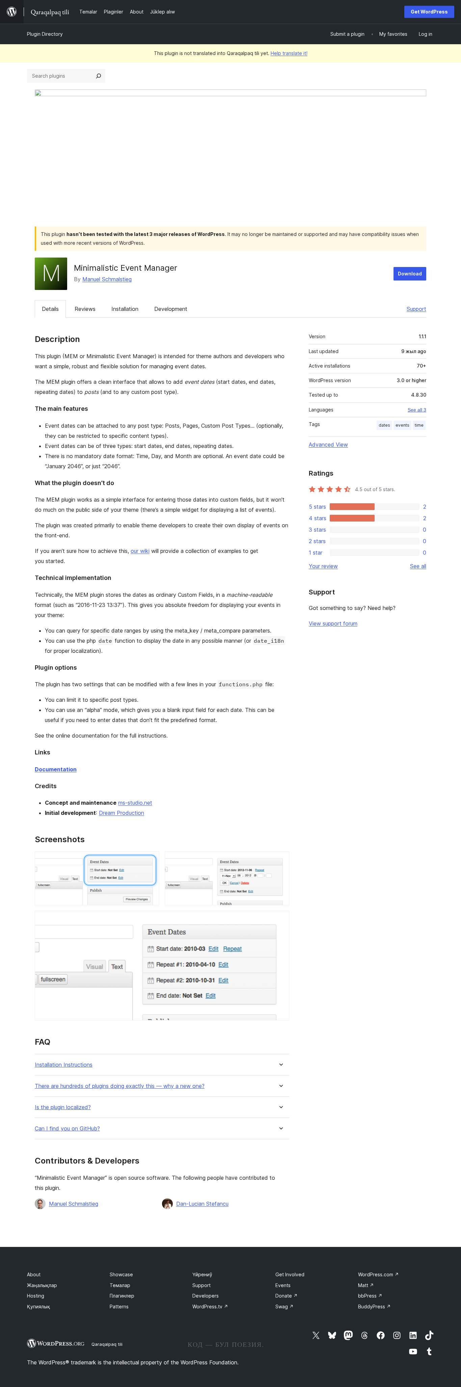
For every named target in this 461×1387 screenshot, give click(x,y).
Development (170, 308)
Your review (323, 566)
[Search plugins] (98, 76)
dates (384, 425)
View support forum (333, 623)
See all (418, 566)
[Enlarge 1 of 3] (150, 860)
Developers (205, 1296)
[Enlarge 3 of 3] (280, 919)
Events (283, 1285)
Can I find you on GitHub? (67, 1128)
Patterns (119, 1306)
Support (416, 308)
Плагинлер (122, 1296)
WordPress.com (378, 1274)
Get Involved (289, 1274)
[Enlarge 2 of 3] (280, 860)
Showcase (121, 1274)
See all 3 (417, 409)
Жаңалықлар (42, 1285)
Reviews (85, 308)
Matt (366, 1285)
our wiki (140, 551)
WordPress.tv (210, 1306)
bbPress (370, 1296)
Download (410, 273)
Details (50, 308)
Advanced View (328, 444)
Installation (124, 308)
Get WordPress (429, 12)
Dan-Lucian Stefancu (202, 1203)
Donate (286, 1296)
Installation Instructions (63, 1065)
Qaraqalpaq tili (107, 1344)
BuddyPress (374, 1306)
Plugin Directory (45, 34)
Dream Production (121, 812)
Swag (284, 1306)
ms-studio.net (135, 802)
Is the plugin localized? (63, 1107)
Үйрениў (202, 1274)
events (402, 425)
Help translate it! (289, 53)
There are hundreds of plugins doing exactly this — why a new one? (120, 1086)
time (419, 425)
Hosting (35, 1296)
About (33, 1274)
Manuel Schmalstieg (107, 279)
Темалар (120, 1285)
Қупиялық (38, 1306)
